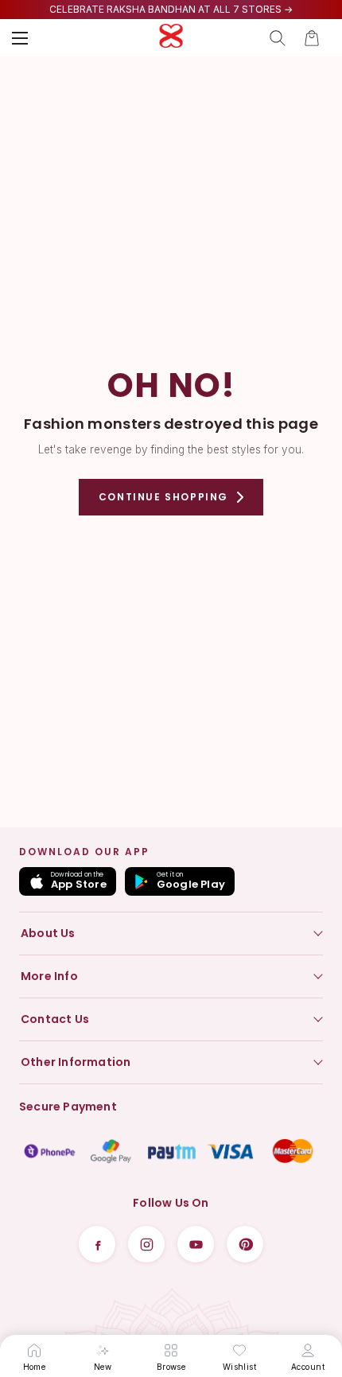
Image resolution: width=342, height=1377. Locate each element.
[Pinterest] (245, 1244)
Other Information (75, 1062)
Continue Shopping (163, 497)
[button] (311, 38)
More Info (49, 976)
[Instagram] (146, 1244)
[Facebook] (97, 1244)
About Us (48, 933)
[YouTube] (195, 1244)
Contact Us (55, 1019)
